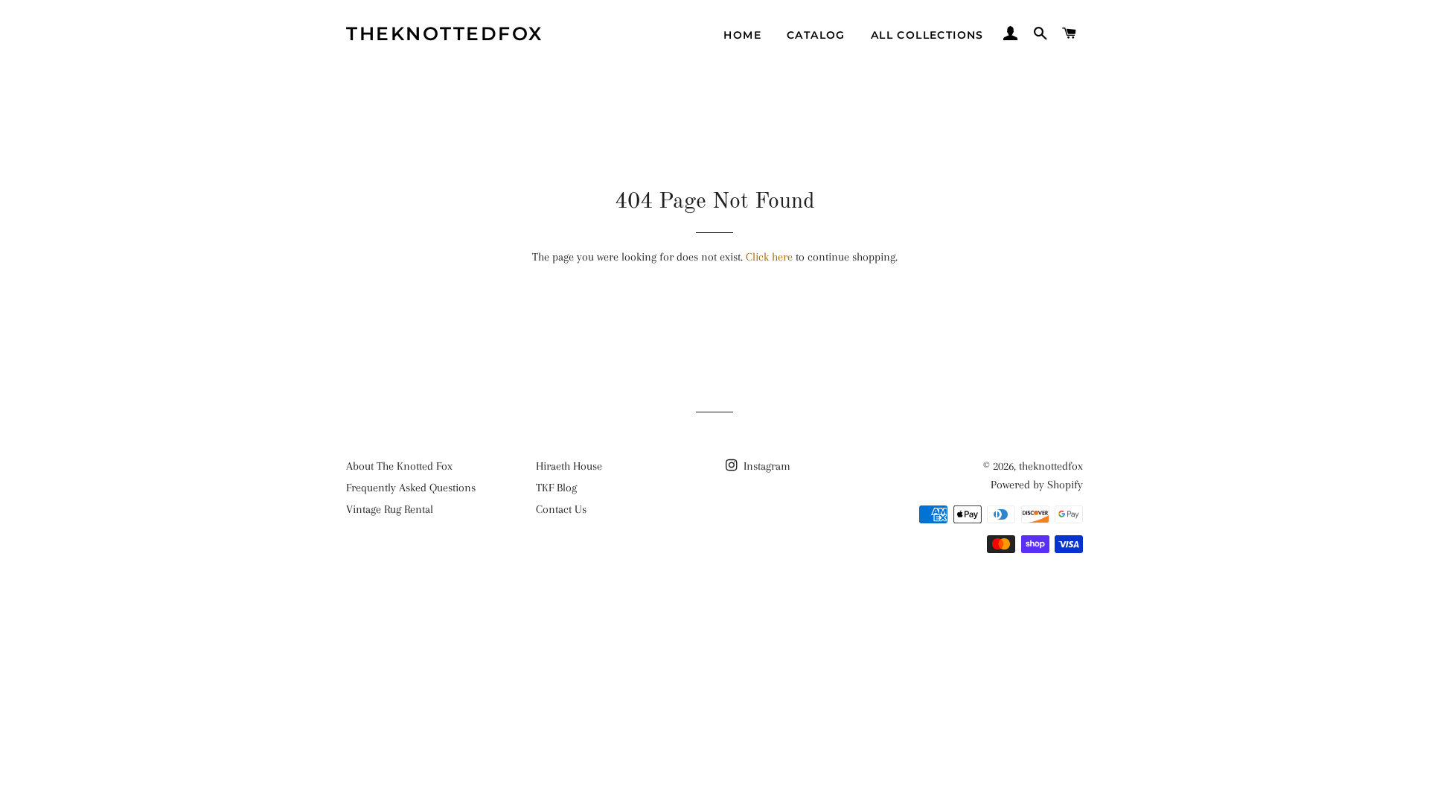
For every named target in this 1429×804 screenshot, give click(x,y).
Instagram (765, 466)
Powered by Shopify (1037, 484)
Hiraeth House (569, 466)
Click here (769, 257)
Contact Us (561, 509)
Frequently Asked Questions (411, 487)
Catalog (816, 35)
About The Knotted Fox (399, 466)
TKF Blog (556, 487)
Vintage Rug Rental (389, 509)
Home (742, 35)
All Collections (927, 35)
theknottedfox (444, 33)
